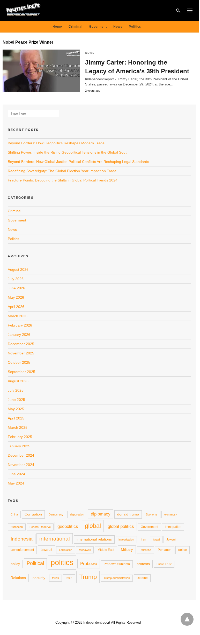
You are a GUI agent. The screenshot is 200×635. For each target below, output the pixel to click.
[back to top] (187, 619)
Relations (18, 578)
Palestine (145, 549)
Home (57, 26)
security (39, 578)
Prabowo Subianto (117, 564)
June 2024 (16, 474)
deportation (77, 514)
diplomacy (100, 514)
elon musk (170, 514)
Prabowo (88, 563)
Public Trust (164, 564)
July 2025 (16, 390)
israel (156, 539)
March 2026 (17, 316)
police (182, 550)
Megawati (85, 549)
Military (127, 549)
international (54, 539)
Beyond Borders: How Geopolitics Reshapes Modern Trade (56, 143)
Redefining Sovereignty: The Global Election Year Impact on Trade (62, 171)
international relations (94, 539)
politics (62, 562)
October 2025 (19, 362)
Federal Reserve (40, 526)
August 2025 (18, 381)
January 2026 (19, 334)
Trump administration (116, 578)
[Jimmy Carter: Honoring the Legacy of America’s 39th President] (41, 71)
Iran (143, 539)
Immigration (173, 527)
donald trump (128, 514)
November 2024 (21, 465)
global (93, 525)
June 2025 (16, 400)
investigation (126, 539)
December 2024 (21, 455)
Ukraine (142, 578)
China (14, 514)
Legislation (65, 549)
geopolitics (67, 526)
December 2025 (21, 344)
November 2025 (21, 353)
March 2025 (17, 427)
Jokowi (171, 539)
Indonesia (22, 539)
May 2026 (16, 297)
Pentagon (165, 550)
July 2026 (16, 279)
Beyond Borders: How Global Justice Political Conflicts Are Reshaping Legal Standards (78, 162)
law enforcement (22, 550)
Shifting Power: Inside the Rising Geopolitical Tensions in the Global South (68, 152)
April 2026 (16, 307)
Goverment (98, 26)
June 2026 (16, 288)
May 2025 (16, 409)
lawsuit (46, 549)
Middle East (106, 550)
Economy (152, 514)
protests (143, 564)
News (117, 26)
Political (35, 563)
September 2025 (21, 372)
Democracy (56, 514)
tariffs (55, 578)
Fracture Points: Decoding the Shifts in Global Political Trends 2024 (62, 180)
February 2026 (20, 325)
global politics (121, 526)
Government (149, 527)
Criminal (76, 26)
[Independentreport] (23, 10)
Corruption (33, 514)
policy (15, 564)
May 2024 (16, 483)
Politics (135, 26)
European (17, 526)
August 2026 (18, 269)
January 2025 (19, 446)
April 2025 (16, 418)
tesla (69, 578)
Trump (88, 576)
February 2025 (20, 437)
